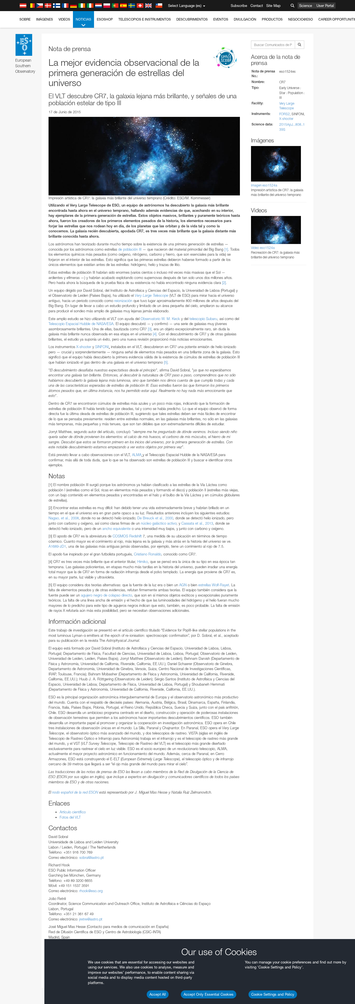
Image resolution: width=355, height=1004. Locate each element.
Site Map (273, 5)
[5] (166, 362)
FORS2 (284, 114)
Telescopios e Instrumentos (144, 19)
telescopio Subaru (203, 318)
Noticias (83, 19)
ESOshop (105, 19)
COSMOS (120, 536)
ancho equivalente (116, 528)
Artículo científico (73, 812)
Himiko (142, 561)
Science (305, 5)
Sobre (25, 19)
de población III (129, 249)
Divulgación (245, 19)
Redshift (135, 536)
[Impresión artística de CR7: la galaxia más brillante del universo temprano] (144, 156)
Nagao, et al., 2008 (64, 518)
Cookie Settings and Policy (272, 994)
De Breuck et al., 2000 (155, 518)
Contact (256, 5)
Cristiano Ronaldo (147, 554)
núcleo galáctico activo (158, 523)
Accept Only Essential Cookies (209, 994)
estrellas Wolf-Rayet (213, 585)
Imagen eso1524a (264, 185)
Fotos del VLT (70, 817)
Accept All (157, 994)
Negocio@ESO (300, 19)
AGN (183, 585)
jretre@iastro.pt (90, 919)
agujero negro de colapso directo (106, 595)
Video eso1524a (263, 248)
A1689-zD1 (57, 546)
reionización (123, 300)
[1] (226, 249)
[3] (149, 329)
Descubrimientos (192, 19)
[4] (154, 334)
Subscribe (239, 5)
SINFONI (102, 346)
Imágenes (44, 19)
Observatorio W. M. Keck (160, 318)
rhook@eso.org (91, 891)
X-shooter (83, 346)
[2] (224, 282)
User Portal (325, 5)
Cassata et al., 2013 (197, 523)
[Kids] (226, 58)
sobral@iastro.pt (91, 857)
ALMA (136, 454)
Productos (272, 19)
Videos (64, 19)
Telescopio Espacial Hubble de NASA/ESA (81, 323)
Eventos (220, 19)
